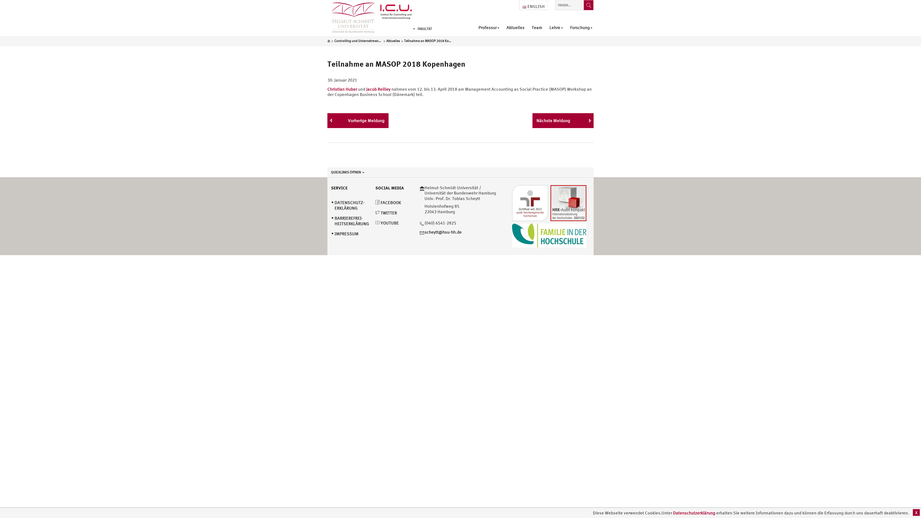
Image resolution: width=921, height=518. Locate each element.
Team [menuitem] (537, 27)
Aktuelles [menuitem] (516, 27)
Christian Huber (342, 89)
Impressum (347, 233)
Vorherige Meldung (366, 120)
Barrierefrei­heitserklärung (352, 221)
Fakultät (425, 28)
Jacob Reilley (378, 89)
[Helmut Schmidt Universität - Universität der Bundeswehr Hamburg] (396, 12)
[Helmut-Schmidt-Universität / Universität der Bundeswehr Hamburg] (351, 18)
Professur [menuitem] (487, 27)
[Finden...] (588, 5)
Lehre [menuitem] (554, 27)
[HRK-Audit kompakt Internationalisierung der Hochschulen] (568, 202)
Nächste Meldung (553, 120)
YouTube (389, 222)
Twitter (388, 212)
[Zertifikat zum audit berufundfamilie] (530, 202)
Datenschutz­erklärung (350, 205)
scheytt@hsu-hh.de (443, 232)
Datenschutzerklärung (694, 512)
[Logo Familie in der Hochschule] (549, 234)
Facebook (390, 202)
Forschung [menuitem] (580, 27)
